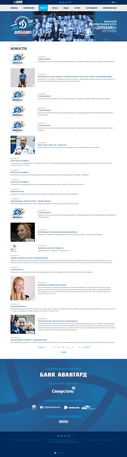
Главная (13, 45)
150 (80, 347)
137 (53, 347)
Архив (63, 352)
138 (58, 347)
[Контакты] (103, 2)
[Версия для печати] (110, 2)
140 (68, 347)
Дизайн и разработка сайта (92, 440)
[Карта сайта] (105, 2)
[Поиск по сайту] (108, 2)
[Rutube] (70, 2)
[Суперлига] (18, 2)
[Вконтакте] (60, 2)
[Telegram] (66, 2)
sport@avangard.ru (73, 442)
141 (73, 347)
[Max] (63, 2)
